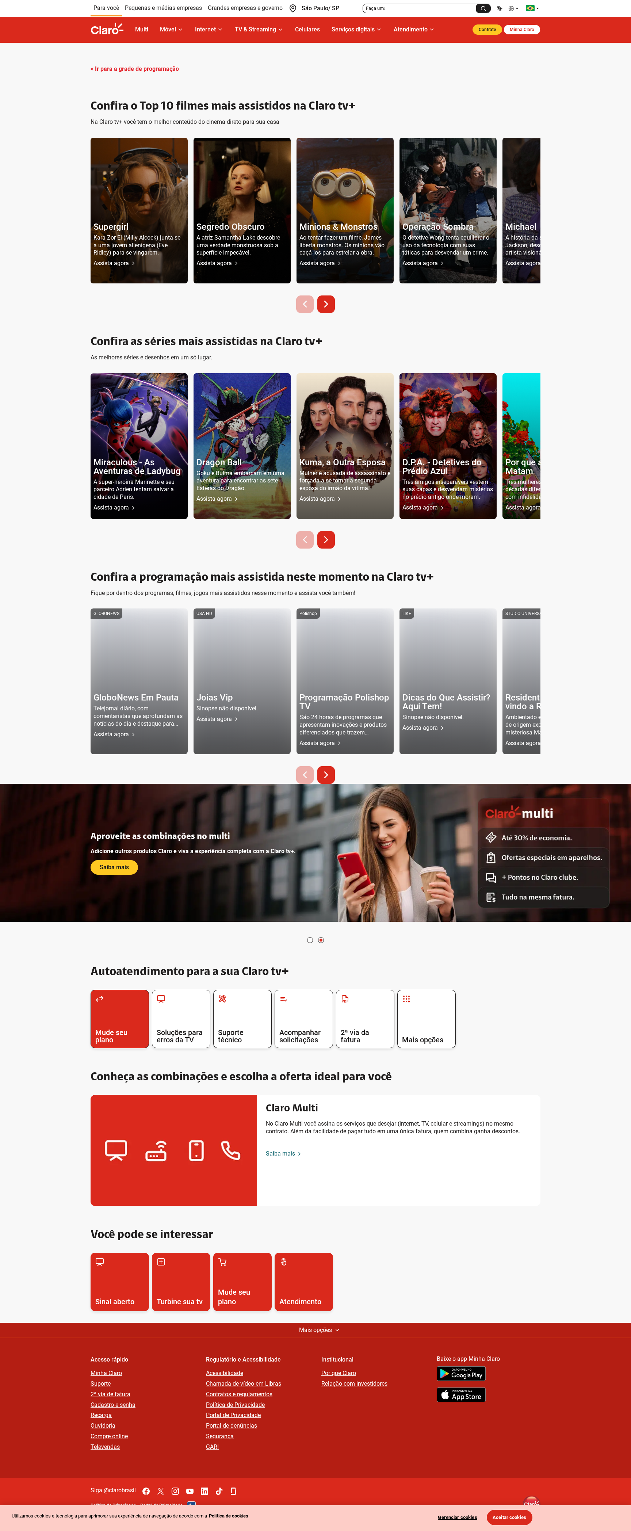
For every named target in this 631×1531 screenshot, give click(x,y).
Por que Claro (338, 1373)
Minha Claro (522, 29)
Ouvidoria (103, 1425)
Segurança (220, 1436)
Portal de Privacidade (233, 1415)
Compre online (109, 1436)
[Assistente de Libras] (499, 8)
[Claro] (110, 30)
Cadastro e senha (113, 1404)
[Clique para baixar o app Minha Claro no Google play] (461, 1374)
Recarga (101, 1415)
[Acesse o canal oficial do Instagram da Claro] (175, 1491)
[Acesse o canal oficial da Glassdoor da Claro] (233, 1491)
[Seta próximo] (326, 304)
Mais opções (315, 1329)
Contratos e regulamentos (239, 1394)
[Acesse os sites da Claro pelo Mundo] (532, 8)
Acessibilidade (224, 1373)
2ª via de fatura (110, 1394)
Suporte (101, 1383)
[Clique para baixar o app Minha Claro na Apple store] (461, 1395)
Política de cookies (228, 1516)
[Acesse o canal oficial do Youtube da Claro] (190, 1491)
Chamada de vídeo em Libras (243, 1383)
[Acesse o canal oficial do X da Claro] (160, 1491)
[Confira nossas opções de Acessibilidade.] (514, 8)
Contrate (487, 29)
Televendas (105, 1446)
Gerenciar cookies (457, 1517)
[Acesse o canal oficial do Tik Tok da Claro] (219, 1491)
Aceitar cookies (509, 1517)
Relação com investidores (354, 1383)
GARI (212, 1446)
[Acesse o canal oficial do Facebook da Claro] (146, 1491)
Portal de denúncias (231, 1425)
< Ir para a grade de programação (135, 69)
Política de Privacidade (235, 1404)
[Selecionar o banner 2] (321, 940)
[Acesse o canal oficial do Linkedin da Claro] (204, 1491)
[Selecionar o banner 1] (310, 940)
